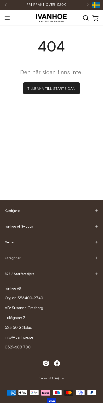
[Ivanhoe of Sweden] (51, 18)
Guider (10, 242)
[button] (85, 18)
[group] (46, 5)
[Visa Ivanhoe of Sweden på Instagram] (46, 363)
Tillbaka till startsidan (51, 88)
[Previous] (6, 5)
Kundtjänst (13, 211)
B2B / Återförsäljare (19, 274)
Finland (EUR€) (49, 378)
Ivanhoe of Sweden (19, 226)
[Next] (88, 5)
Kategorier (13, 258)
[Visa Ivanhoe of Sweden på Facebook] (57, 363)
